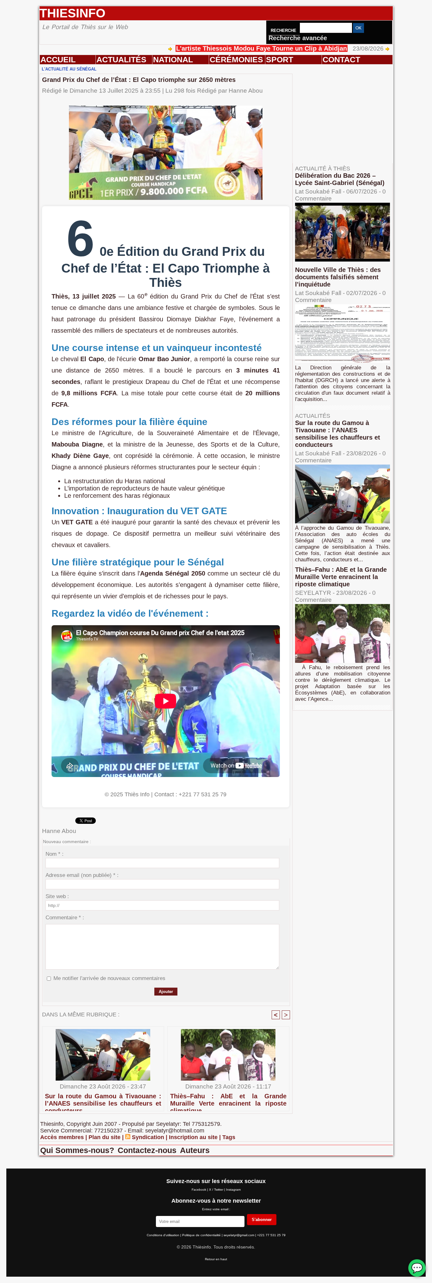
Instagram (233, 1189)
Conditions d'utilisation (163, 1235)
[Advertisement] (346, 120)
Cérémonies (236, 59)
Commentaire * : (65, 918)
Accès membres (62, 1137)
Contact (341, 59)
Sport (279, 59)
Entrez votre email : (216, 1209)
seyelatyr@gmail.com (239, 1235)
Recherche (284, 30)
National (173, 59)
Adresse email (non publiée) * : (82, 875)
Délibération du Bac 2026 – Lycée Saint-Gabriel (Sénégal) (340, 179)
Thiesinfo (72, 13)
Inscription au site (193, 1137)
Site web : (57, 896)
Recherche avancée (297, 37)
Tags (228, 1137)
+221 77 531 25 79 (271, 1235)
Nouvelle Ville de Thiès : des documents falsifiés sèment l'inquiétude (338, 277)
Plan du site (104, 1137)
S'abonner (262, 1219)
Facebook (199, 1189)
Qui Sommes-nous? (78, 1150)
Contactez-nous (148, 1150)
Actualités (121, 59)
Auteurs (195, 1150)
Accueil (58, 59)
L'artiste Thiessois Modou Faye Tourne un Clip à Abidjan (220, 48)
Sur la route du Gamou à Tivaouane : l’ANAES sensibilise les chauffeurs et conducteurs (103, 1100)
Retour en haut (216, 1259)
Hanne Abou (246, 90)
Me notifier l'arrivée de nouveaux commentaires (109, 978)
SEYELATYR (313, 592)
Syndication (148, 1137)
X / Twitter (216, 1189)
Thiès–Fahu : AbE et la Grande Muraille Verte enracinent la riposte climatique (228, 1100)
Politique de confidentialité (202, 1235)
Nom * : (55, 854)
